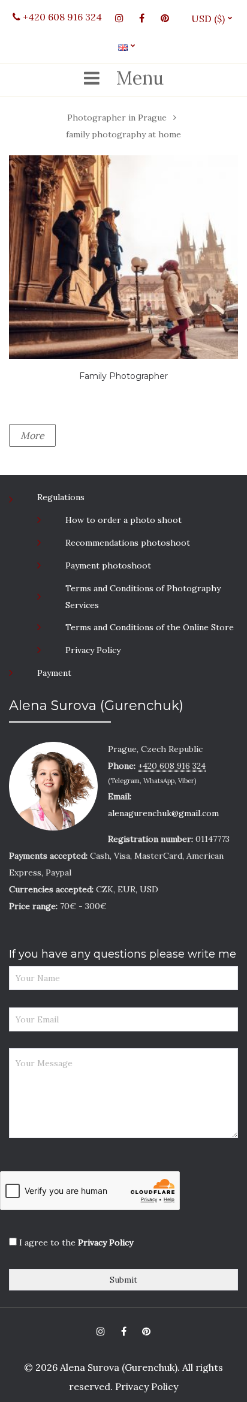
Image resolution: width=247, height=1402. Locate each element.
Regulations (61, 497)
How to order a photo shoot (123, 520)
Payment (54, 672)
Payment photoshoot (108, 565)
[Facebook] (142, 18)
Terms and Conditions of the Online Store (149, 627)
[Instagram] (119, 18)
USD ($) (212, 19)
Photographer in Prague (117, 117)
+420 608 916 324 (61, 17)
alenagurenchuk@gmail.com (163, 813)
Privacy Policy (93, 650)
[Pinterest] (165, 18)
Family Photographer (123, 376)
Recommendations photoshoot (127, 542)
